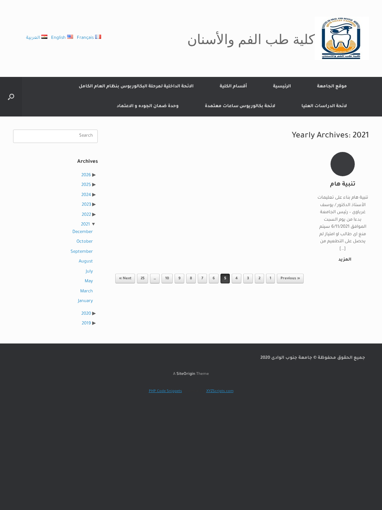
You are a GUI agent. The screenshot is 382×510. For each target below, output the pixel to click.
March (86, 291)
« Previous (290, 279)
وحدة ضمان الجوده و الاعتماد (148, 106)
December (82, 232)
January (85, 301)
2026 (86, 175)
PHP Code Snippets (165, 391)
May (89, 281)
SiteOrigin (185, 374)
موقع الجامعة (332, 86)
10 (167, 279)
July (89, 272)
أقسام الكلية (233, 86)
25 (142, 279)
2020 (86, 314)
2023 (86, 205)
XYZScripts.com (220, 391)
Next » (125, 279)
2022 (86, 215)
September (82, 252)
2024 (86, 195)
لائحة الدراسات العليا (324, 106)
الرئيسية (282, 86)
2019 (86, 323)
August (86, 261)
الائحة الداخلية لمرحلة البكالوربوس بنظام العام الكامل (136, 86)
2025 (86, 185)
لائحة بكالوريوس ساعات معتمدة (240, 106)
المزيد (344, 260)
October (84, 242)
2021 (85, 225)
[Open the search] (11, 96)
